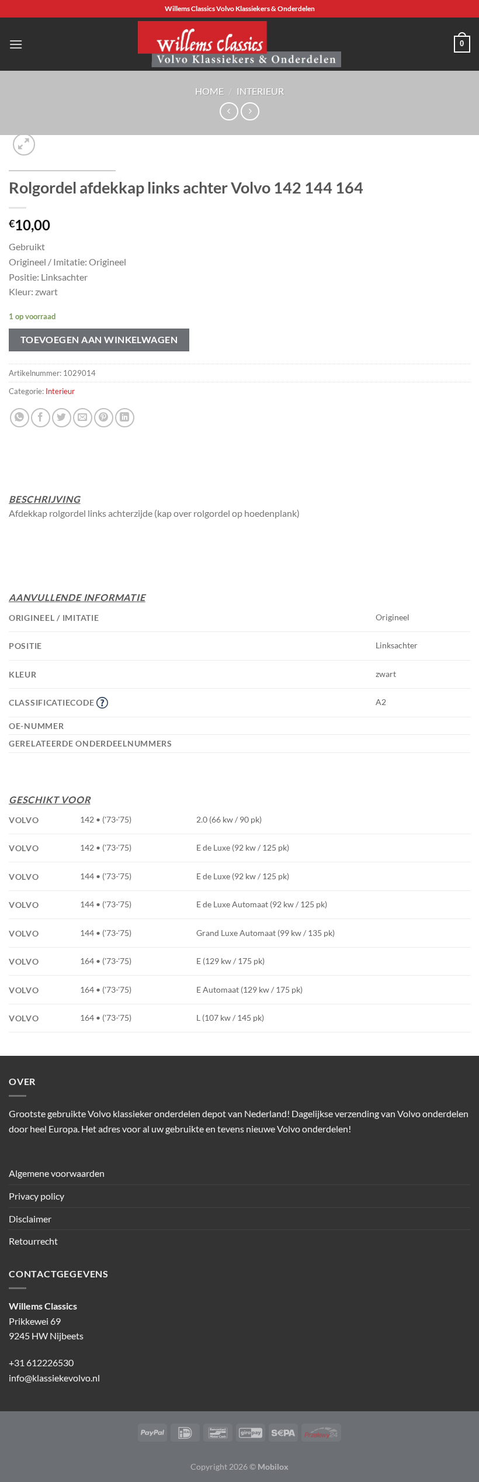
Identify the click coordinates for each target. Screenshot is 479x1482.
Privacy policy (36, 1195)
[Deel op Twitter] (61, 417)
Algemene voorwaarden (57, 1173)
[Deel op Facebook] (40, 417)
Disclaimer (30, 1218)
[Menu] (16, 44)
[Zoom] (24, 144)
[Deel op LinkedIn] (124, 417)
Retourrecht (33, 1240)
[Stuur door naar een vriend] (82, 417)
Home (209, 90)
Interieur (260, 90)
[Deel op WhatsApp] (19, 417)
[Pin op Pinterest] (103, 417)
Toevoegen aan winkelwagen (99, 339)
